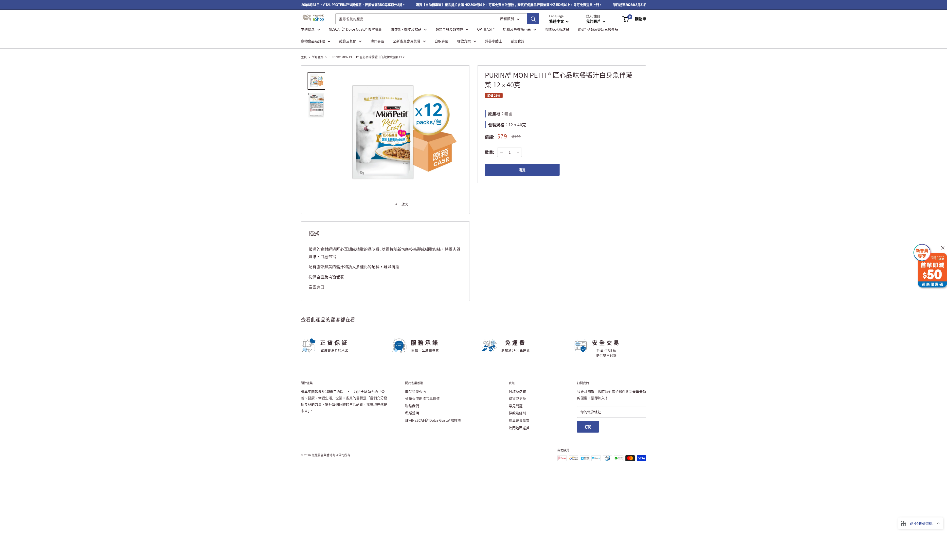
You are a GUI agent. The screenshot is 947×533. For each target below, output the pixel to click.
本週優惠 (308, 29)
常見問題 (516, 405)
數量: (489, 152)
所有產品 (318, 57)
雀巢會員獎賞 (519, 420)
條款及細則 (517, 412)
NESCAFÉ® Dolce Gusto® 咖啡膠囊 (355, 29)
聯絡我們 (412, 405)
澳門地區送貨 (519, 427)
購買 (522, 169)
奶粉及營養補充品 (517, 29)
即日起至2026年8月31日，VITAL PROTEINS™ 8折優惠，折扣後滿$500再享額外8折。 (336, 4)
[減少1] (501, 152)
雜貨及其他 (347, 40)
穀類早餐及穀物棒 (449, 29)
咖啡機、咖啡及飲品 (405, 29)
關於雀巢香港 (415, 391)
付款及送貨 (517, 391)
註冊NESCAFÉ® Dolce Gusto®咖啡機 (433, 420)
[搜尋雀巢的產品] (533, 18)
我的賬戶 (593, 21)
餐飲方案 (464, 40)
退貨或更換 (517, 398)
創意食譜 (518, 40)
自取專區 (441, 40)
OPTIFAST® (485, 29)
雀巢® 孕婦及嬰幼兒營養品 (598, 29)
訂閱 (587, 426)
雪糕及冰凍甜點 (557, 29)
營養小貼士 (493, 40)
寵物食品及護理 (313, 40)
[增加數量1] (518, 152)
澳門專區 (377, 40)
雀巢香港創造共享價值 (422, 398)
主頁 (304, 57)
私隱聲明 (412, 412)
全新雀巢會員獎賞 (406, 40)
